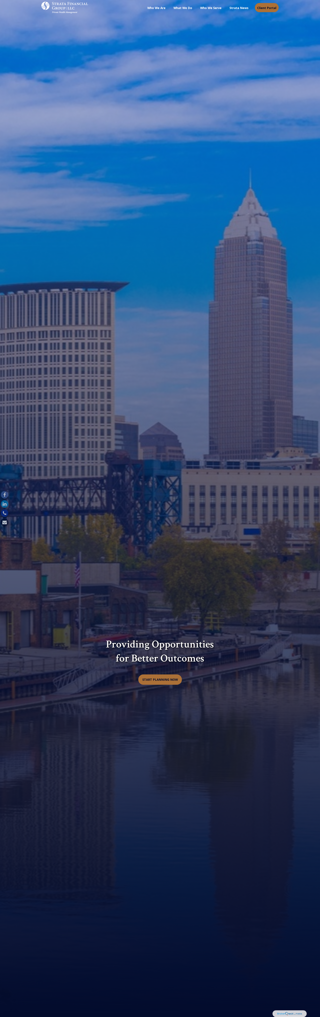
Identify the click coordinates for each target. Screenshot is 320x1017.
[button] (156, 7)
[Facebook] (4, 495)
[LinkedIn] (4, 504)
